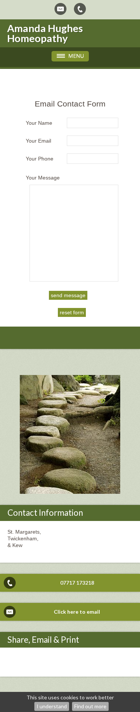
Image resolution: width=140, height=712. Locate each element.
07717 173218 (77, 582)
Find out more (90, 706)
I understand (52, 706)
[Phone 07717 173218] (80, 9)
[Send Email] (60, 9)
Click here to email (77, 611)
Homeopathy (37, 38)
